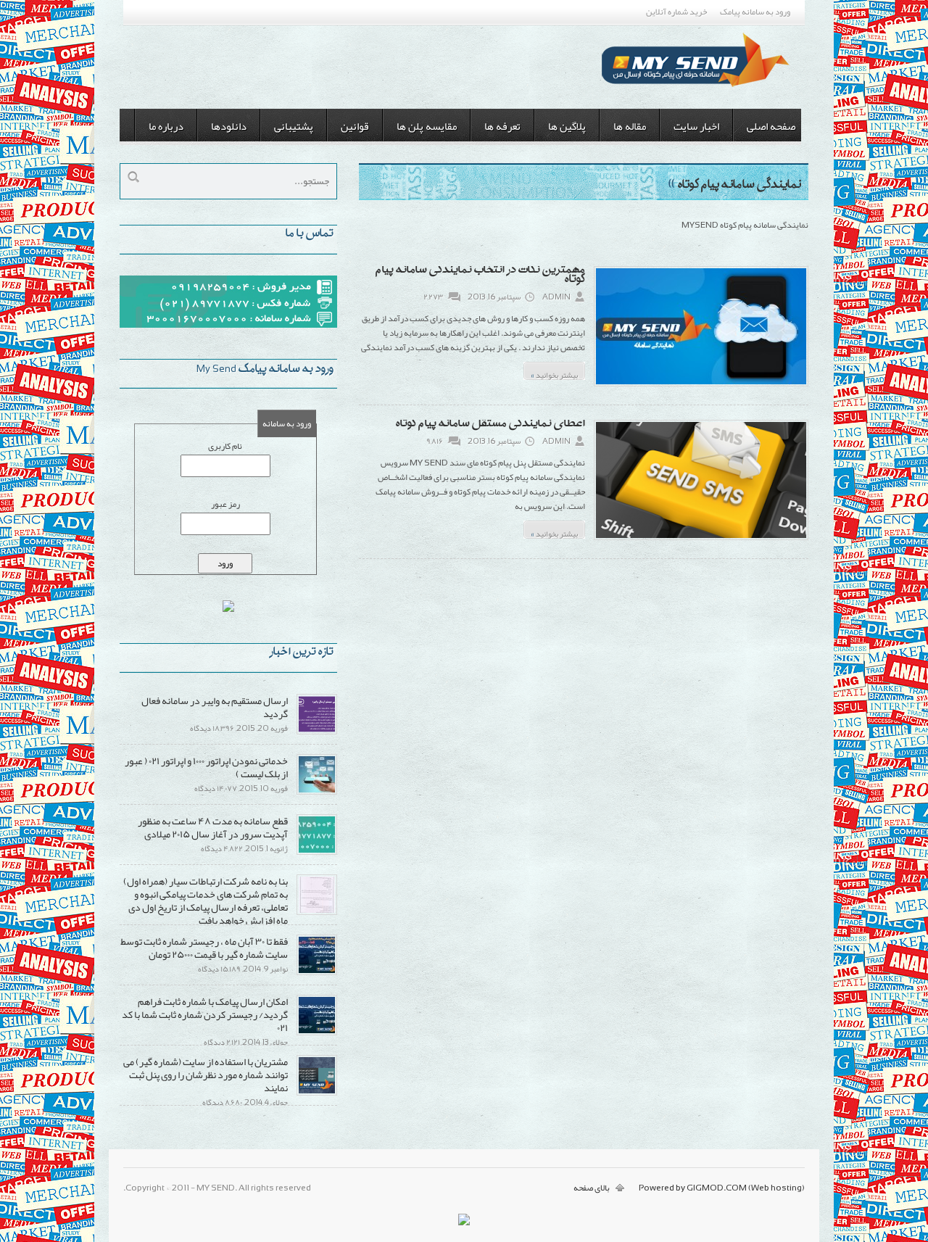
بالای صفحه (591, 1187)
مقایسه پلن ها (427, 126)
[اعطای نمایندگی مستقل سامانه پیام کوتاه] (701, 538)
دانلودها (228, 126)
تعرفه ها (502, 126)
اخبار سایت (696, 126)
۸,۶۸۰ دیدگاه (222, 1102)
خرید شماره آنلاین (676, 11)
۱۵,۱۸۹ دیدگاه (219, 969)
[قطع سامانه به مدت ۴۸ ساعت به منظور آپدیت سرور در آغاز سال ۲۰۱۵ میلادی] (317, 852)
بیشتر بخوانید (554, 373)
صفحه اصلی (771, 126)
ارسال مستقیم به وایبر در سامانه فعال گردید (214, 707)
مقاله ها (629, 126)
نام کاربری (225, 446)
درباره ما (166, 126)
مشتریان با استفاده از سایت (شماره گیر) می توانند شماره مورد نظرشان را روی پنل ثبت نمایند (205, 1074)
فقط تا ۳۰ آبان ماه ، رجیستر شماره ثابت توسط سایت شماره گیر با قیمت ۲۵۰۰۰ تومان (204, 947)
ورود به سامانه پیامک (755, 11)
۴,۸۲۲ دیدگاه (222, 848)
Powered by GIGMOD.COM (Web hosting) (722, 1187)
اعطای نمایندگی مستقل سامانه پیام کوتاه (490, 424)
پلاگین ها (567, 126)
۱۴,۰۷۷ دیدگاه (215, 788)
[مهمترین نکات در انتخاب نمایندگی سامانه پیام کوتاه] (701, 385)
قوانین (355, 126)
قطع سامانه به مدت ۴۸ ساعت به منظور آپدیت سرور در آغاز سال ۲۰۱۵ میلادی (213, 827)
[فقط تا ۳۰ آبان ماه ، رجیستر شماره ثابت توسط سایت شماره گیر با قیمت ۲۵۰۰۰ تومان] (317, 972)
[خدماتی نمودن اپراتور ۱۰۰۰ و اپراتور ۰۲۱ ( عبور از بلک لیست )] (317, 791)
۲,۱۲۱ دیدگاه (222, 1042)
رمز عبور (225, 504)
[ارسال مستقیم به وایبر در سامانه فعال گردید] (317, 731)
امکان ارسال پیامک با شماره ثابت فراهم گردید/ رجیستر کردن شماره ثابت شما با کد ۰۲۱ (205, 1014)
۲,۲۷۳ (433, 297)
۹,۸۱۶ (434, 441)
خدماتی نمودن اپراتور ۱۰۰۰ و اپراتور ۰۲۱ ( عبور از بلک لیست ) (206, 767)
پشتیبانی (293, 126)
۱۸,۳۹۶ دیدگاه (212, 728)
